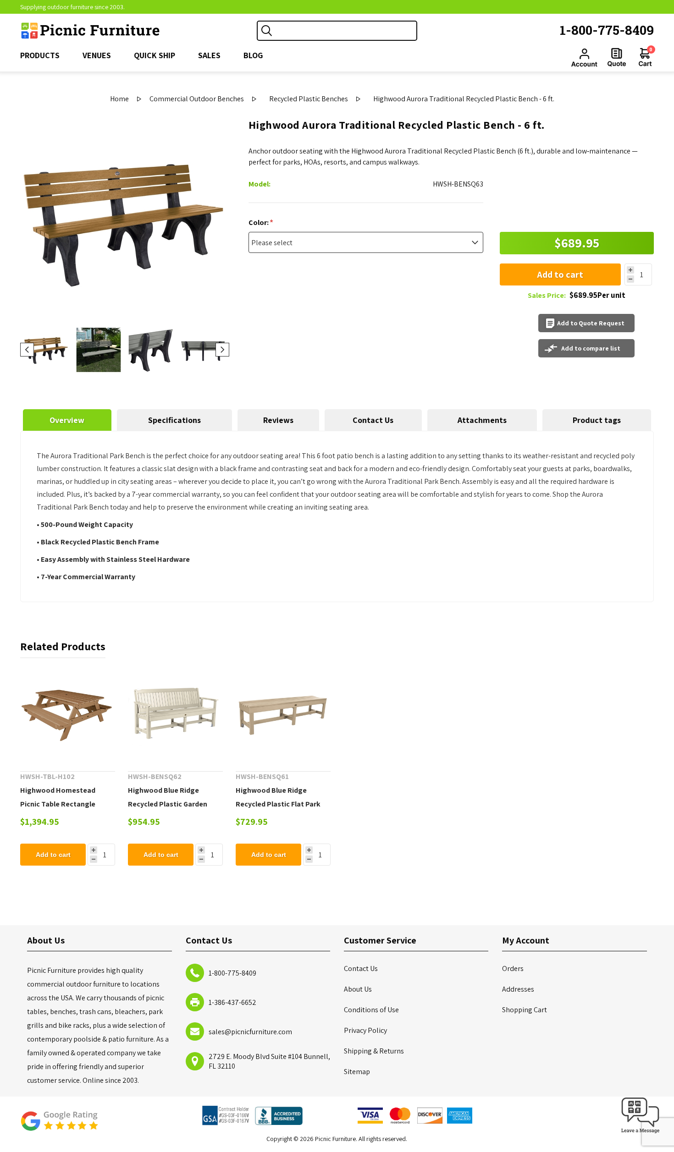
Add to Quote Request (590, 323)
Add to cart (560, 274)
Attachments (482, 420)
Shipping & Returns (374, 1051)
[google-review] (59, 1126)
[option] (46, 350)
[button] (640, 1133)
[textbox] (346, 31)
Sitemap (357, 1071)
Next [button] (222, 350)
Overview (67, 420)
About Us (358, 989)
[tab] (67, 420)
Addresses (518, 989)
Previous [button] (27, 350)
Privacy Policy (365, 1030)
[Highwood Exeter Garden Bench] (175, 714)
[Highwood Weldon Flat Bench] (283, 714)
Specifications (174, 420)
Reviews (278, 420)
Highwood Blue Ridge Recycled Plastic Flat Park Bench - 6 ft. (278, 804)
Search (267, 31)
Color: (259, 222)
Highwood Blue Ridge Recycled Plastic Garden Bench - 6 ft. (167, 804)
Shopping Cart (524, 1010)
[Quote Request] (616, 57)
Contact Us (373, 420)
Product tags (597, 420)
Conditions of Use (371, 1010)
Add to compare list (590, 348)
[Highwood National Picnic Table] (67, 714)
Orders (513, 968)
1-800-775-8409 (607, 30)
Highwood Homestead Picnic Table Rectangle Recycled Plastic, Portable (63, 804)
